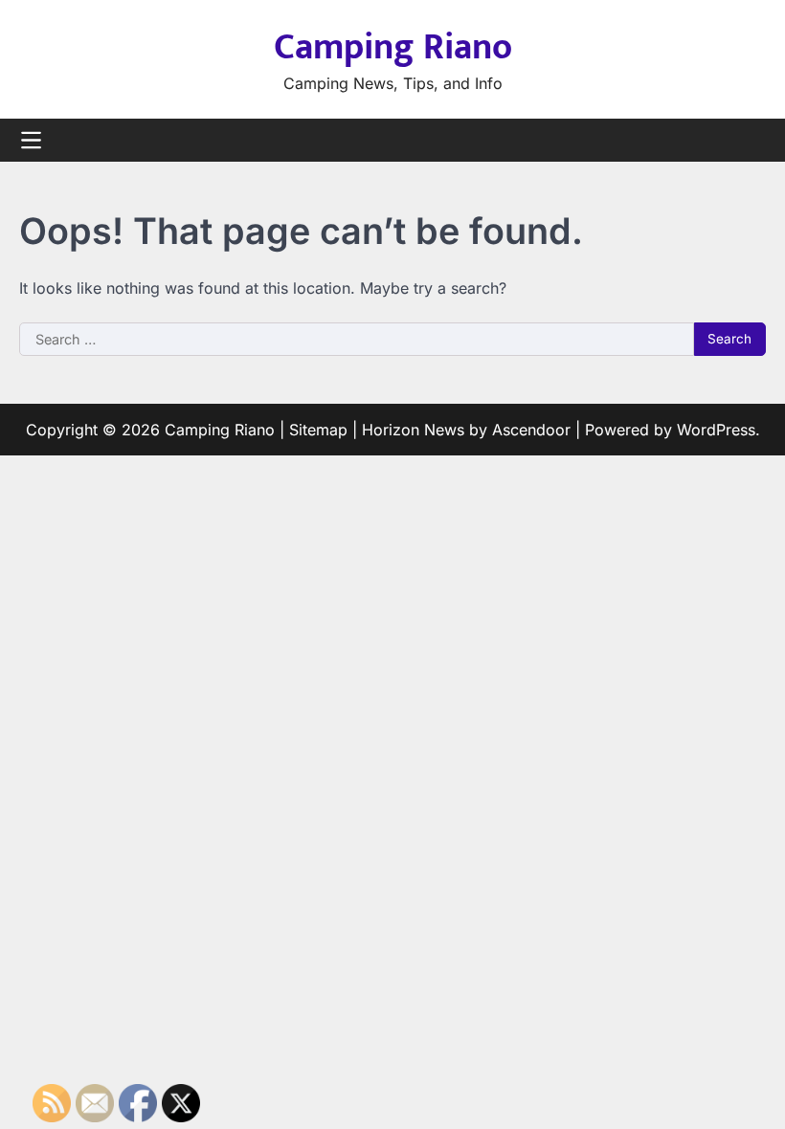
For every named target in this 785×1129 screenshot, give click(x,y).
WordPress (716, 429)
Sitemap (318, 429)
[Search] (751, 140)
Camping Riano (393, 47)
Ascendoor (531, 429)
